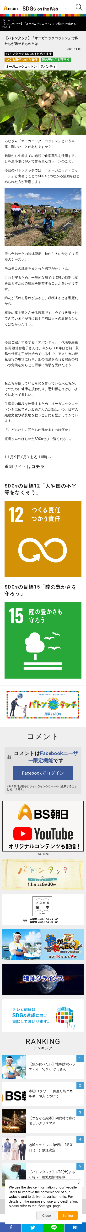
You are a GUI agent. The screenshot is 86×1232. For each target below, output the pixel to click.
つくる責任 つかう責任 (22, 59)
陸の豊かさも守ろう (56, 59)
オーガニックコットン (21, 66)
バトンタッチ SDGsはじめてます (29, 54)
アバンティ (48, 66)
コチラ (38, 466)
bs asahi (10, 6)
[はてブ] (75, 1227)
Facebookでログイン (43, 773)
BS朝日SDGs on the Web (42, 8)
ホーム (6, 20)
